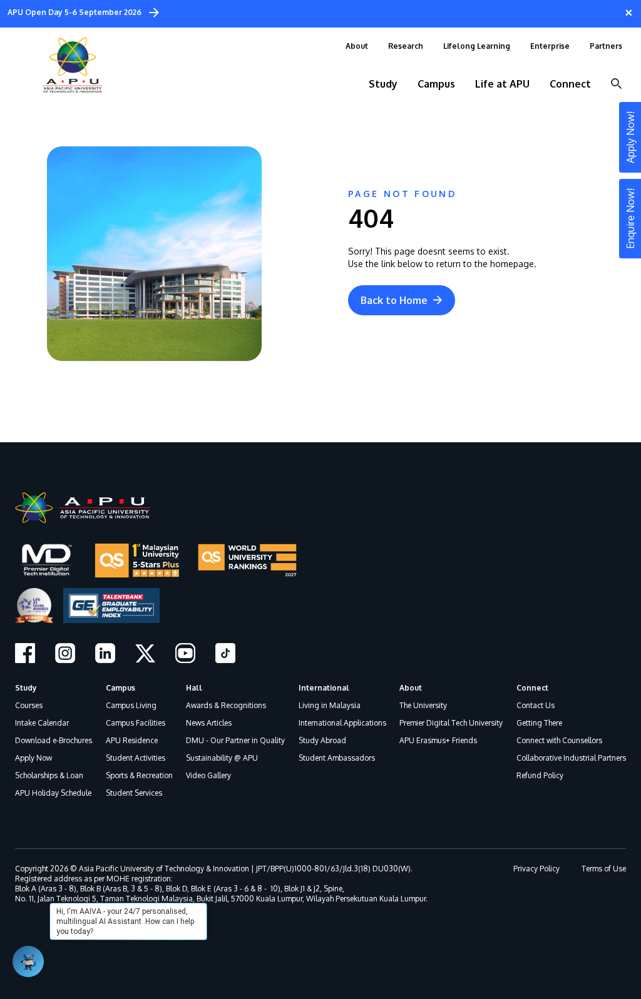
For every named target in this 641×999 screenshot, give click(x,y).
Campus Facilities (135, 723)
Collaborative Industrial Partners (571, 758)
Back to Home (394, 300)
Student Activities (135, 758)
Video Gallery (208, 775)
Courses (29, 705)
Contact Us (535, 705)
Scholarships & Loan (49, 775)
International (324, 687)
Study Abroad (322, 740)
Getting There (539, 723)
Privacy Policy (536, 868)
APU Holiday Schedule (53, 793)
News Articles (209, 723)
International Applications (342, 723)
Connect (532, 687)
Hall (194, 687)
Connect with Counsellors (559, 740)
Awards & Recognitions (226, 705)
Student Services (134, 793)
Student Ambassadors (337, 758)
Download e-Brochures (53, 740)
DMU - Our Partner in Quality (235, 740)
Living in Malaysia (330, 705)
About (410, 687)
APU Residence (132, 740)
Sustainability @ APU (222, 758)
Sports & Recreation (139, 775)
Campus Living (131, 705)
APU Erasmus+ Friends (438, 740)
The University (423, 705)
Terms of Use (604, 868)
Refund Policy (539, 775)
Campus (120, 687)
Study (26, 687)
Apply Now (33, 758)
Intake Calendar (42, 723)
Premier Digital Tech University (451, 723)
